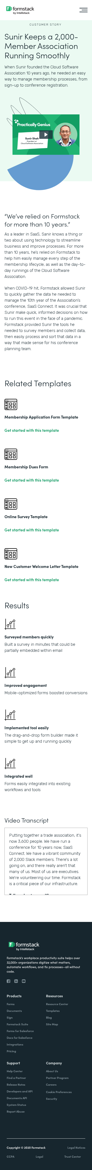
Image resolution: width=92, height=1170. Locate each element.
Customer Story (45, 24)
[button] (46, 134)
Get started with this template (31, 430)
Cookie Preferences (59, 1092)
